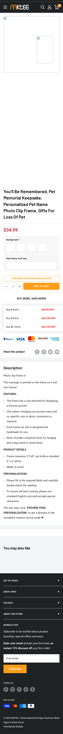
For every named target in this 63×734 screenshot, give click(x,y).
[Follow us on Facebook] (6, 689)
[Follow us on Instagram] (12, 689)
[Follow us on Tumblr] (32, 689)
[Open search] (43, 7)
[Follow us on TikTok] (25, 689)
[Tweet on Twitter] (50, 351)
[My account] (49, 7)
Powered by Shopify (13, 726)
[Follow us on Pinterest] (19, 689)
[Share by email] (57, 351)
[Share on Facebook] (37, 351)
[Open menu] (5, 7)
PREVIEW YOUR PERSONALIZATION (31, 278)
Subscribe (15, 668)
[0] (56, 7)
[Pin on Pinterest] (43, 351)
